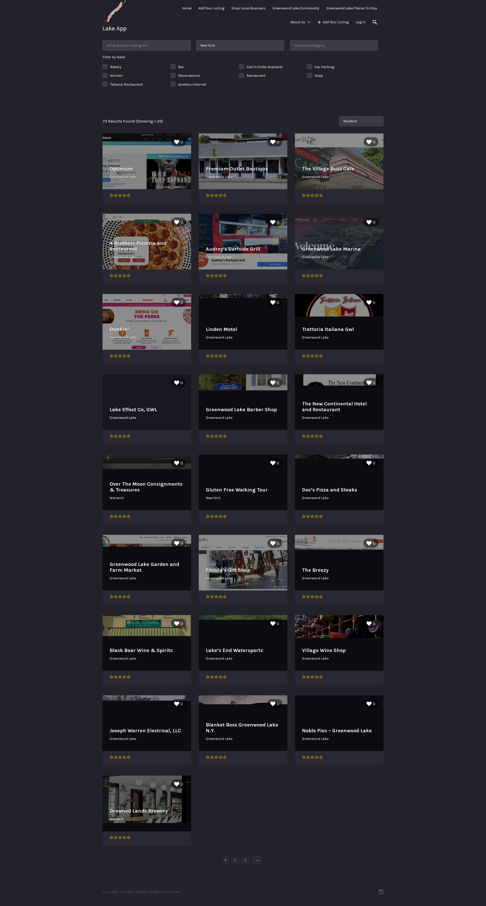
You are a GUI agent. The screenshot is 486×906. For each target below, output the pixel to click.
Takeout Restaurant (126, 84)
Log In (361, 22)
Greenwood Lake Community (296, 8)
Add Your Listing (211, 8)
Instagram (381, 892)
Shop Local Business (248, 8)
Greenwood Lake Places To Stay (351, 8)
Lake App (115, 28)
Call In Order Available (264, 67)
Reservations (189, 75)
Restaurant (256, 75)
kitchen (116, 75)
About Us (297, 22)
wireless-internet (192, 84)
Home (186, 8)
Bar (181, 67)
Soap (319, 75)
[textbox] (334, 45)
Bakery (116, 67)
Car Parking (324, 67)
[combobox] (334, 45)
